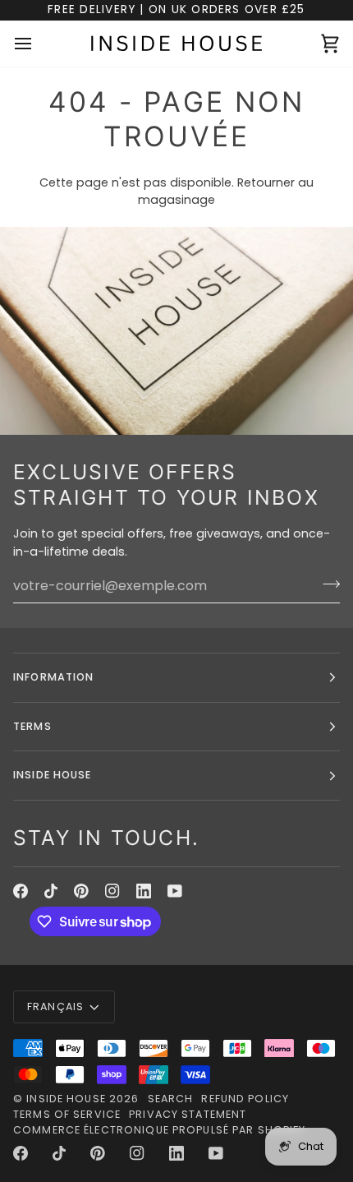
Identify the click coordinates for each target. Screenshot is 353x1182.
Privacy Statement (187, 1114)
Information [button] (53, 677)
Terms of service (67, 1114)
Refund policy (245, 1099)
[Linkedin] (143, 891)
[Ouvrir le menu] (37, 44)
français (55, 1006)
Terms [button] (32, 726)
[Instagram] (112, 891)
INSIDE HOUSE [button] (52, 775)
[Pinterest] (81, 891)
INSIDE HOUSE (66, 1099)
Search (171, 1099)
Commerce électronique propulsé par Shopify (159, 1130)
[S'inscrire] (326, 583)
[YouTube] (174, 891)
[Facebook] (20, 891)
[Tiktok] (50, 891)
